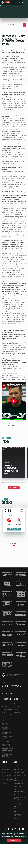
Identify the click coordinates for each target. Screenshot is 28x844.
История (16, 811)
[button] (2, 482)
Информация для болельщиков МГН (6, 745)
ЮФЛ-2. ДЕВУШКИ (18, 789)
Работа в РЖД (5, 741)
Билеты (16, 699)
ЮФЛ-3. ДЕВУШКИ (18, 792)
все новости (14, 487)
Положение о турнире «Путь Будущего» (18, 805)
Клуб (15, 762)
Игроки (3, 712)
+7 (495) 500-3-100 (7, 693)
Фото (3, 720)
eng (22, 2)
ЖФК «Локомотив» (19, 769)
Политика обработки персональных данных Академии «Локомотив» (19, 799)
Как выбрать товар (6, 767)
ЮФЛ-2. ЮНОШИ (18, 780)
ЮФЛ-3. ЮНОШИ (18, 783)
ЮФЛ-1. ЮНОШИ (18, 778)
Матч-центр (14, 529)
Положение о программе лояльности (5, 728)
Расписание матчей (19, 704)
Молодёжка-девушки (19, 775)
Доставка (4, 772)
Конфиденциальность (7, 779)
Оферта (16, 709)
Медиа (3, 717)
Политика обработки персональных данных (7, 737)
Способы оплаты (6, 769)
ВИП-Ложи (17, 706)
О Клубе (16, 767)
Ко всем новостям (9, 24)
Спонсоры (16, 809)
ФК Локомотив (6, 699)
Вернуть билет (18, 712)
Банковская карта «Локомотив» (18, 815)
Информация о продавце (5, 782)
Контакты (16, 818)
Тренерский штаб (6, 715)
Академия (16, 794)
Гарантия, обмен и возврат (6, 776)
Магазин (4, 762)
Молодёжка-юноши (19, 772)
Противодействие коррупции (6, 733)
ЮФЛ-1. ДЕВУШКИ (18, 786)
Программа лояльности (5, 724)
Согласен (14, 840)
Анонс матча (14, 543)
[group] (13, 462)
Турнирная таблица (7, 709)
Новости (4, 704)
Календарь (4, 706)
